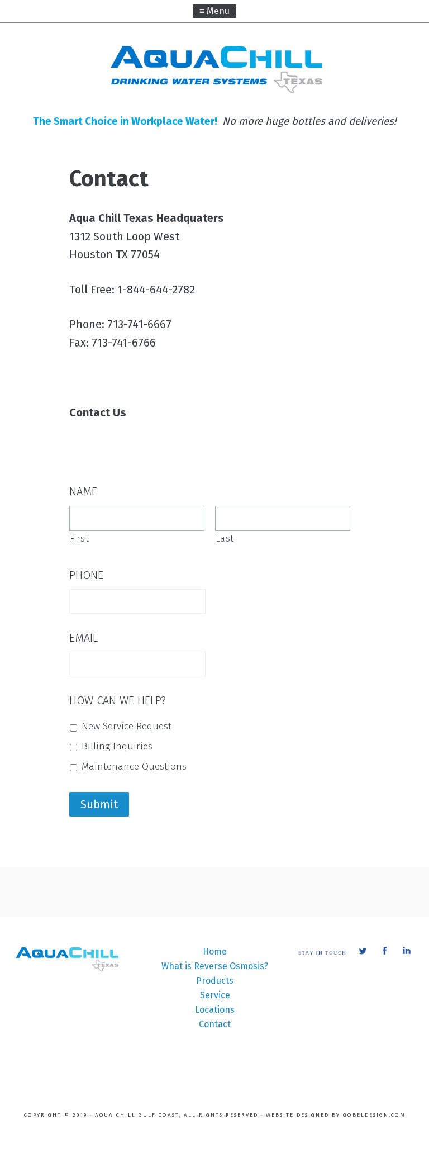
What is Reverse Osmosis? (214, 966)
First (79, 538)
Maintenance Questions (134, 766)
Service (215, 995)
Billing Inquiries (117, 746)
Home (215, 951)
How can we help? (117, 700)
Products (214, 980)
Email (83, 637)
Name (83, 491)
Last (225, 538)
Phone (86, 575)
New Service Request (126, 726)
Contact (215, 1024)
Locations (215, 1009)
